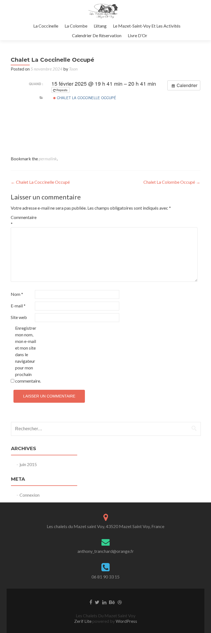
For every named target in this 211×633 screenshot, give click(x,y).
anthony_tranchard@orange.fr (105, 551)
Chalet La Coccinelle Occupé (86, 97)
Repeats (61, 90)
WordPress (126, 621)
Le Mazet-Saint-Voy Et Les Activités (147, 25)
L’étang (100, 25)
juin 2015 (28, 464)
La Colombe (76, 25)
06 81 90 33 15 (105, 576)
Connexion (30, 494)
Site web (19, 317)
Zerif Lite (83, 621)
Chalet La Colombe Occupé (171, 182)
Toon (73, 68)
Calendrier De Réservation (96, 35)
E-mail (18, 305)
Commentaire (22, 220)
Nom (17, 294)
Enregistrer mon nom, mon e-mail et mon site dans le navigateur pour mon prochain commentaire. (26, 354)
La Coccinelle (45, 25)
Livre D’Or (137, 35)
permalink (48, 158)
